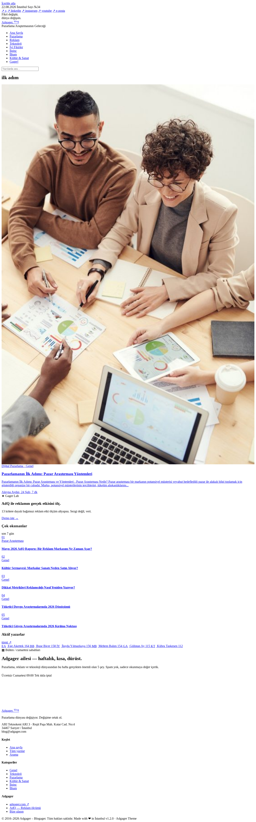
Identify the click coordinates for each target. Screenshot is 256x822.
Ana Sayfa (16, 32)
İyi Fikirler (16, 47)
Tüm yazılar (17, 751)
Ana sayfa (16, 747)
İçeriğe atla (8, 3)
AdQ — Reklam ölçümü (25, 808)
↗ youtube (45, 10)
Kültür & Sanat (19, 58)
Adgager (10, 22)
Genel (13, 770)
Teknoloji (16, 43)
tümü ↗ (6, 642)
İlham (13, 54)
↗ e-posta (59, 10)
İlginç (13, 51)
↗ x (4, 10)
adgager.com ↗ (19, 804)
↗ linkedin (14, 10)
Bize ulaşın (17, 811)
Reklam (14, 40)
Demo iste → (10, 518)
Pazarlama (16, 36)
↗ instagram (29, 10)
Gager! (14, 61)
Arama (14, 754)
